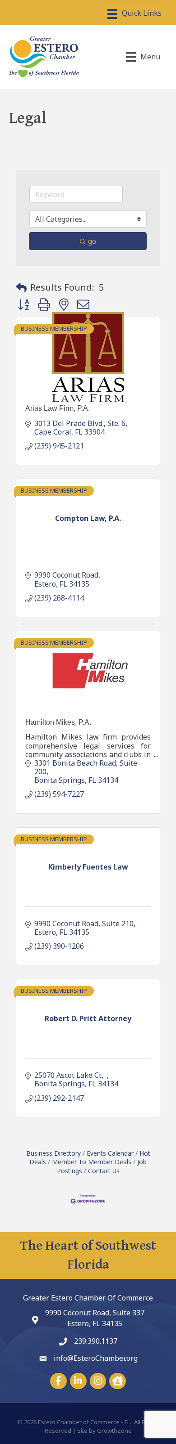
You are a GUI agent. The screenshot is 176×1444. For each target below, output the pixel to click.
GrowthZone (114, 1430)
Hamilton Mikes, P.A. (58, 722)
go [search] (92, 241)
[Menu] (134, 13)
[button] (21, 287)
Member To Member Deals (91, 1161)
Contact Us (104, 1170)
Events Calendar (110, 1153)
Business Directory (53, 1153)
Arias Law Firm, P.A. (57, 408)
